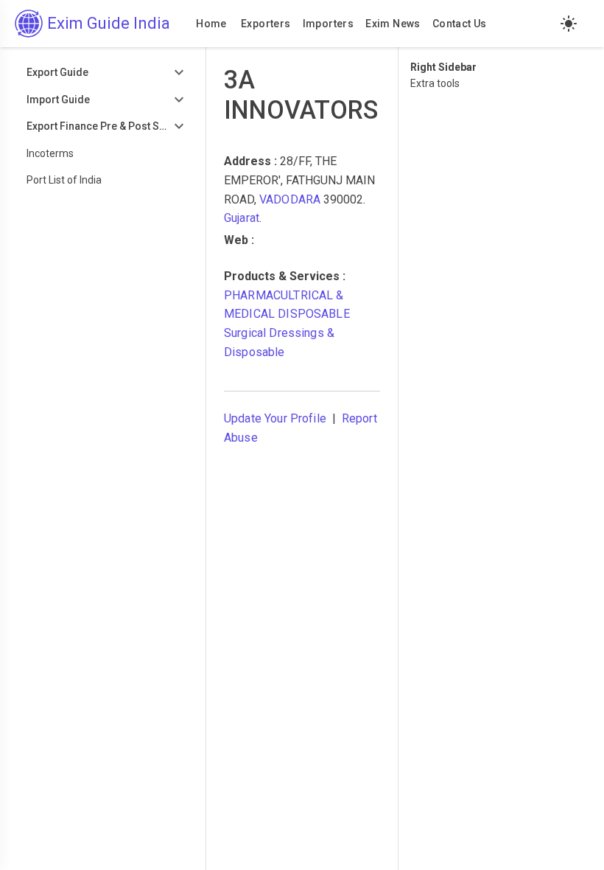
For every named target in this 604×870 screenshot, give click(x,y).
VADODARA (289, 199)
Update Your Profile (275, 418)
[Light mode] (568, 23)
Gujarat (241, 218)
